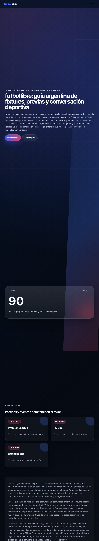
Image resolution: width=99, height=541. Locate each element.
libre (10, 4)
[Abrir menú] (92, 4)
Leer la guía (30, 138)
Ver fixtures (12, 138)
